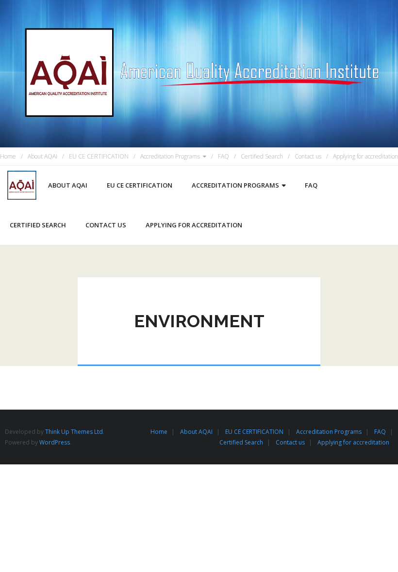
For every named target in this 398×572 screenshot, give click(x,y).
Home (8, 156)
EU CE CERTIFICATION (99, 156)
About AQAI (42, 156)
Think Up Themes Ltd (74, 432)
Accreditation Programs (170, 156)
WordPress (54, 442)
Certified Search (262, 156)
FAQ (223, 156)
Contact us (308, 156)
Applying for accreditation (365, 156)
